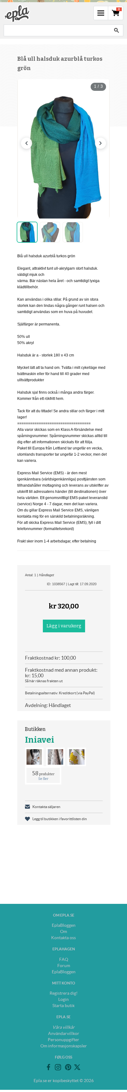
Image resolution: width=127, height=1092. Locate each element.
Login (63, 999)
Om (63, 931)
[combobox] (57, 30)
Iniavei (39, 740)
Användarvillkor (63, 1033)
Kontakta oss (63, 937)
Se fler (43, 779)
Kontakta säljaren (46, 807)
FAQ (63, 959)
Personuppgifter (63, 1039)
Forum (63, 965)
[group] (63, 149)
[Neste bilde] (100, 143)
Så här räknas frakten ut (44, 681)
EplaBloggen (64, 925)
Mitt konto (63, 983)
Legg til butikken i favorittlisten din (59, 819)
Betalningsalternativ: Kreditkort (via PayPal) (60, 693)
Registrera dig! (64, 993)
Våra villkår (63, 1027)
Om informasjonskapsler (63, 1045)
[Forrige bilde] (26, 143)
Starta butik (63, 1005)
